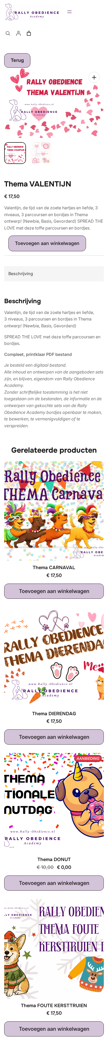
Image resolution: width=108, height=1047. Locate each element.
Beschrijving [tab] (20, 273)
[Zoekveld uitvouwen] (8, 33)
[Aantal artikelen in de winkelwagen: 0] (29, 33)
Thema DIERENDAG (54, 714)
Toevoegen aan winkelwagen (47, 243)
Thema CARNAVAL (54, 567)
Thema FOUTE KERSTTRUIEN (54, 1005)
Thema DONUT (54, 859)
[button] (94, 77)
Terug (17, 60)
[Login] (18, 33)
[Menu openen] (69, 12)
